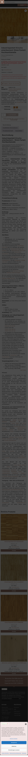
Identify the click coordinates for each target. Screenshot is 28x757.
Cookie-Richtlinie (5, 753)
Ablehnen (14, 746)
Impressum (24, 753)
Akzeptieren (14, 742)
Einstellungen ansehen (14, 750)
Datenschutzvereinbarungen (15, 753)
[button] (25, 724)
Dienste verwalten (13, 738)
